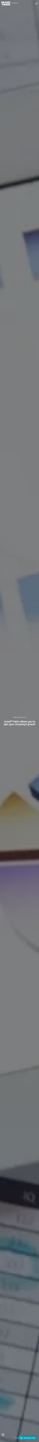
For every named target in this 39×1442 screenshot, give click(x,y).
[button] (27, 1438)
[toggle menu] (36, 3)
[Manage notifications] (2, 1434)
